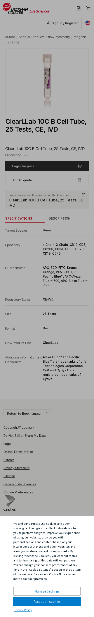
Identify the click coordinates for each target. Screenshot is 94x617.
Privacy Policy (23, 610)
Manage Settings (47, 591)
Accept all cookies (47, 601)
